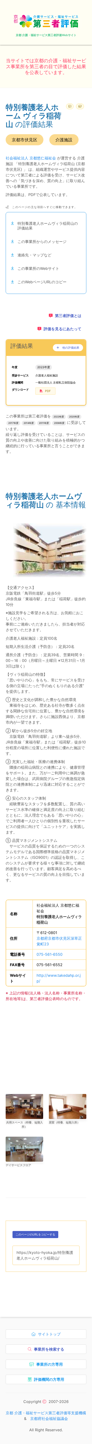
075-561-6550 (50, 954)
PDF (48, 391)
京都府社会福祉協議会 (49, 1418)
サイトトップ (50, 1335)
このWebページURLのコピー (42, 282)
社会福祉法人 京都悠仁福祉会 (31, 158)
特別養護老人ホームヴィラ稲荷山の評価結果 (47, 225)
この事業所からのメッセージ (42, 241)
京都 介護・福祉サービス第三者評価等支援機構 (46, 1413)
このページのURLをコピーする (35, 1235)
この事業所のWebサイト (38, 268)
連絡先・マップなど (34, 255)
